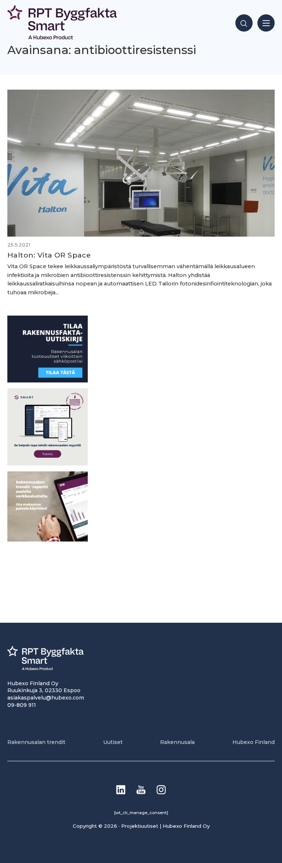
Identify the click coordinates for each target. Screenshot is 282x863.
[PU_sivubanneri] (47, 539)
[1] (47, 380)
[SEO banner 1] (47, 463)
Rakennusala (177, 742)
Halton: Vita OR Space (49, 255)
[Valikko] (266, 23)
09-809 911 (21, 705)
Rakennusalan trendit (36, 742)
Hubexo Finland (253, 742)
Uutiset (113, 742)
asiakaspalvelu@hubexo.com (45, 697)
